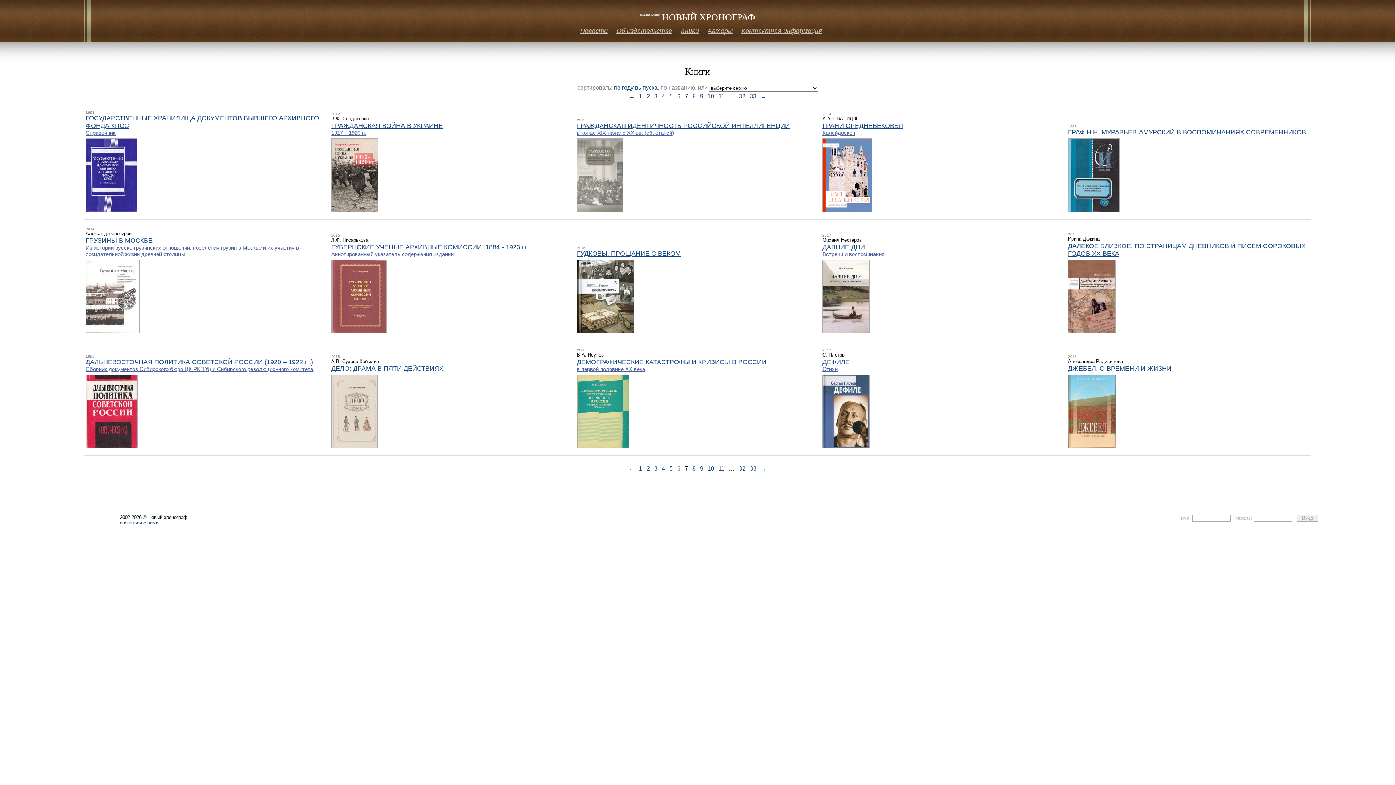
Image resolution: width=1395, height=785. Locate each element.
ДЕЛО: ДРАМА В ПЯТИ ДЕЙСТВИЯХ (387, 368)
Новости (594, 31)
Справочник (101, 133)
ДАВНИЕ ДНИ (843, 247)
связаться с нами (139, 523)
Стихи (830, 369)
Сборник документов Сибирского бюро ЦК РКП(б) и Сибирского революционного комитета (199, 369)
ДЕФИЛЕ (836, 362)
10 (711, 96)
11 (721, 96)
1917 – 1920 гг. (348, 133)
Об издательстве (644, 31)
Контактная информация (781, 31)
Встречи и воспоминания (853, 254)
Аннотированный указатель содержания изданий (392, 254)
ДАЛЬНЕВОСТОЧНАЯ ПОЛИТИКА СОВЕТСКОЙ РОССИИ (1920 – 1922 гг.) (199, 362)
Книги (690, 31)
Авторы (720, 31)
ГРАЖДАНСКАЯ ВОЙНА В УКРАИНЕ (387, 125)
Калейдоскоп (838, 133)
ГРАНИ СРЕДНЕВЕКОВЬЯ (862, 125)
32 (742, 96)
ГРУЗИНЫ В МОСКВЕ (119, 240)
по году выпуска (636, 88)
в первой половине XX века (611, 369)
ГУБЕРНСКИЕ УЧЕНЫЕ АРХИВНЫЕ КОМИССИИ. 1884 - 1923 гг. (429, 247)
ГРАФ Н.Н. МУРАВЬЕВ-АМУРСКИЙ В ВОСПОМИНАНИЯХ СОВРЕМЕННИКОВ (1187, 132)
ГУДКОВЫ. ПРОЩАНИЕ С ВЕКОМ (629, 253)
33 (753, 96)
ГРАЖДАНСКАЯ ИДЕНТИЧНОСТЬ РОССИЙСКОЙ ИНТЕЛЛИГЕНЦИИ (683, 125)
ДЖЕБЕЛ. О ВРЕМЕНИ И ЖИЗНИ (1120, 368)
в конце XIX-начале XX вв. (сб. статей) (625, 133)
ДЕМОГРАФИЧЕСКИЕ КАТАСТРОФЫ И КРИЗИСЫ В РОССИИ (672, 362)
